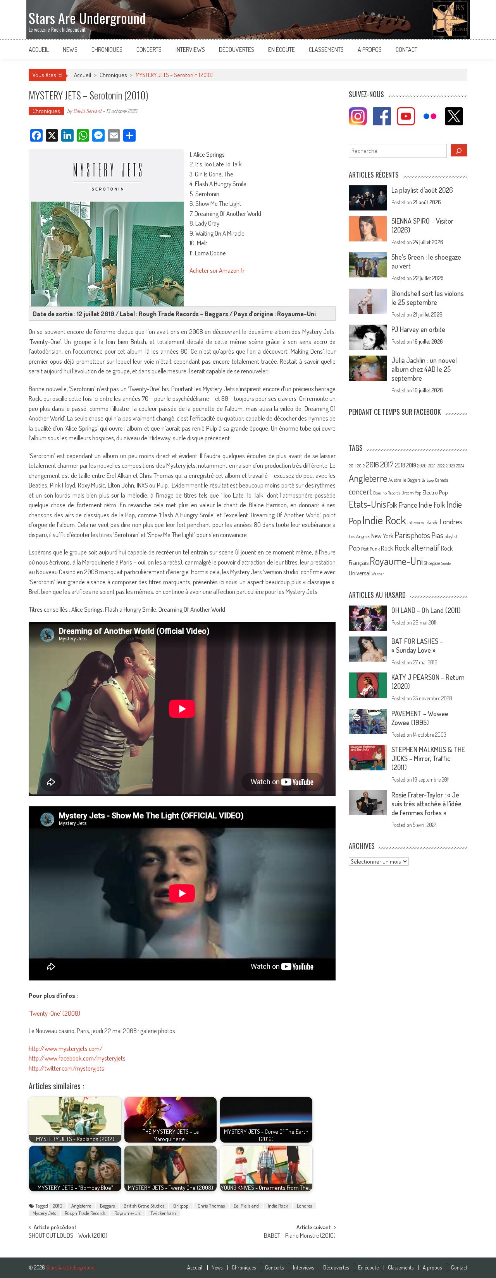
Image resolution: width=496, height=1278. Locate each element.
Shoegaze (432, 563)
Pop (354, 547)
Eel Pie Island (246, 1206)
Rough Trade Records (85, 1213)
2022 (441, 466)
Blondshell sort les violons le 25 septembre (427, 297)
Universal (359, 573)
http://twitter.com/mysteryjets (66, 1068)
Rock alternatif (417, 547)
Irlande (431, 522)
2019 (411, 465)
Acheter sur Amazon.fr (217, 270)
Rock (387, 548)
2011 (352, 466)
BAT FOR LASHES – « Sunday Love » (417, 645)
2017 (387, 464)
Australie (397, 480)
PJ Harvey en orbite (418, 329)
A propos (370, 49)
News (70, 49)
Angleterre (81, 1206)
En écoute (281, 49)
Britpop (181, 1206)
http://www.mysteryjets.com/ (66, 1048)
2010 (57, 1206)
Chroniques (106, 49)
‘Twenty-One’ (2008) (54, 1013)
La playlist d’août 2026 (422, 190)
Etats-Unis (367, 504)
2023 (450, 466)
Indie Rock (278, 1206)
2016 (372, 464)
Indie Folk (431, 505)
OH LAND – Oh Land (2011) (426, 610)
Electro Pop (435, 492)
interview (415, 522)
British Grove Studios (144, 1206)
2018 (400, 465)
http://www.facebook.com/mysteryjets (77, 1058)
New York (382, 536)
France (407, 505)
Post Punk (370, 549)
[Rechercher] (459, 150)
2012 (361, 466)
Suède (446, 563)
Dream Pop (411, 493)
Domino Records (386, 493)
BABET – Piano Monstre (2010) (300, 1236)
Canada (441, 480)
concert (360, 491)
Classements (326, 49)
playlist (451, 536)
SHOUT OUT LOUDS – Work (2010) (68, 1236)
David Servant (87, 111)
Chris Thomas (211, 1206)
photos (420, 535)
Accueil (39, 49)
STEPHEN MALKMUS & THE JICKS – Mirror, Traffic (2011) (428, 758)
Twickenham (163, 1213)
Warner (378, 574)
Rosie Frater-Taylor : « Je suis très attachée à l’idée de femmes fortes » (426, 803)
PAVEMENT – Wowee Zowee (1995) (419, 718)
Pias (437, 535)
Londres (304, 1206)
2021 (432, 466)
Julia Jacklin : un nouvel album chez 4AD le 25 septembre (424, 369)
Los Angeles (359, 536)
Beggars (107, 1206)
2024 (460, 466)
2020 (422, 465)
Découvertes (236, 49)
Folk (392, 505)
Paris (402, 534)
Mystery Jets (44, 1213)
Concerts (149, 49)
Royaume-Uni (127, 1213)
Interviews (190, 49)
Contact (406, 49)
